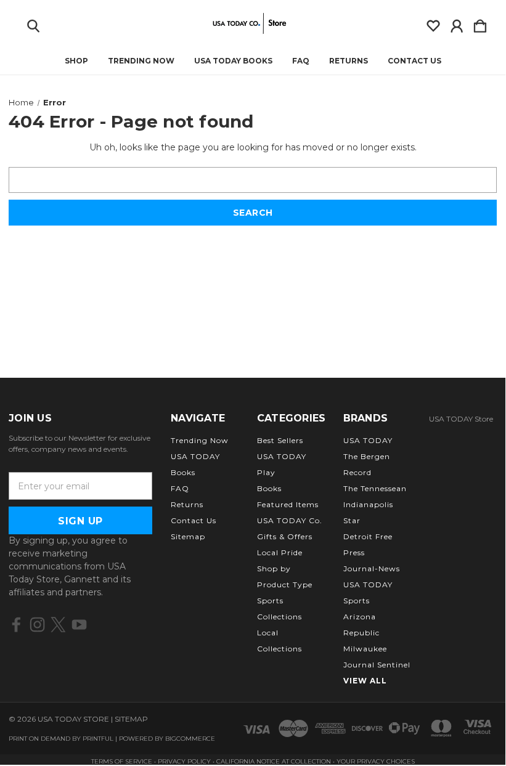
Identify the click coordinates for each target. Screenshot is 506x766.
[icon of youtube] (79, 624)
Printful (98, 739)
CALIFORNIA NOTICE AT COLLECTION (273, 761)
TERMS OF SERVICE (121, 761)
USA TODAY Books (233, 61)
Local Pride (280, 552)
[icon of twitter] (58, 624)
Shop (76, 61)
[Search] (33, 23)
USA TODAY (368, 440)
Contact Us (414, 61)
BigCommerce (190, 739)
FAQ (300, 61)
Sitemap (188, 536)
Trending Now (141, 61)
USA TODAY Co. (289, 520)
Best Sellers (280, 440)
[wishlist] (433, 23)
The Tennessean (375, 488)
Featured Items (288, 504)
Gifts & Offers (284, 536)
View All (365, 680)
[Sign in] (456, 23)
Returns (348, 61)
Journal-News (371, 568)
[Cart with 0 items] (480, 23)
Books (269, 488)
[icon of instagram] (37, 624)
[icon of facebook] (16, 624)
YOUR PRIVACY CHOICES (376, 761)
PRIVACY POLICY (185, 761)
